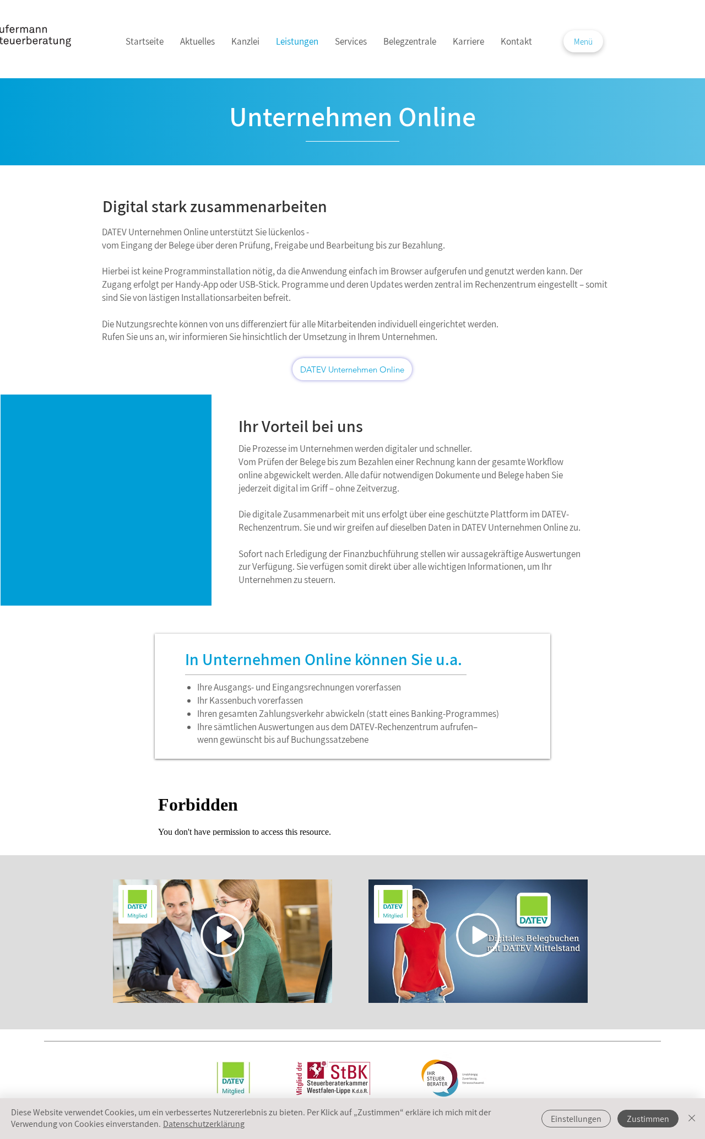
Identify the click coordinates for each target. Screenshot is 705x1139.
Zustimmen (648, 1119)
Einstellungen (576, 1119)
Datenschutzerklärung (204, 1124)
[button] (583, 41)
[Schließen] (691, 1118)
